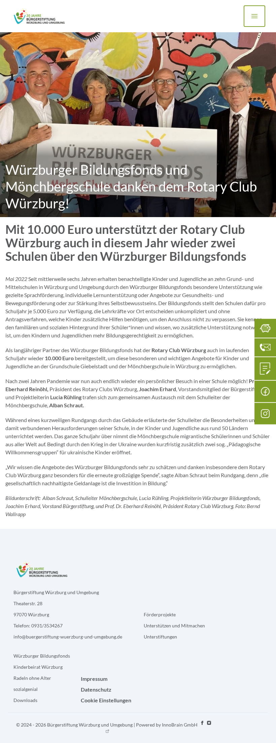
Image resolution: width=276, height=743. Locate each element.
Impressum (94, 678)
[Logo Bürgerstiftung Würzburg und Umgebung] (39, 16)
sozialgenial (25, 689)
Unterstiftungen (160, 636)
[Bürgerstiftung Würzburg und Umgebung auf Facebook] (202, 728)
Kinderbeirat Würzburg (38, 667)
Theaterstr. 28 (27, 603)
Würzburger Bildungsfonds (41, 656)
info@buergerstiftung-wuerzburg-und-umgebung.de (67, 636)
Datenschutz (96, 689)
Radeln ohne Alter (32, 678)
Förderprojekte (160, 614)
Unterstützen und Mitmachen (174, 625)
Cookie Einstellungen (106, 700)
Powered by (167, 725)
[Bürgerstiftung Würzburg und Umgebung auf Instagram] (209, 728)
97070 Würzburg (31, 614)
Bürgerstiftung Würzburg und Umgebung (56, 592)
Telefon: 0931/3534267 (38, 625)
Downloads (25, 700)
